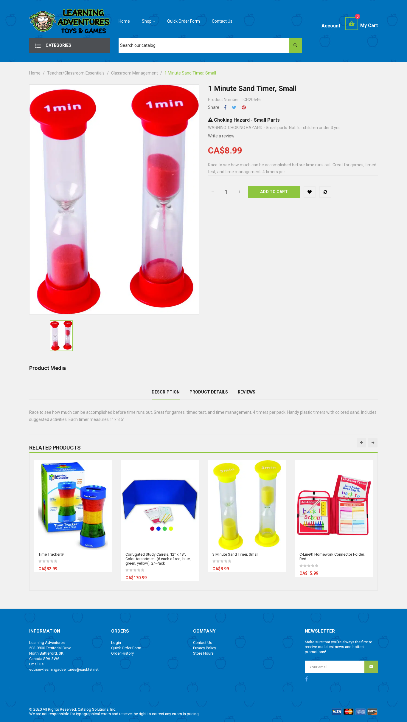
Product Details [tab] (208, 392)
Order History (122, 653)
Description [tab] (166, 392)
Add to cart (274, 191)
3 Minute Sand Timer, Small (235, 554)
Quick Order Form (126, 648)
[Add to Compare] (325, 192)
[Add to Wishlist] (310, 192)
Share (225, 107)
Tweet (234, 107)
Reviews (246, 392)
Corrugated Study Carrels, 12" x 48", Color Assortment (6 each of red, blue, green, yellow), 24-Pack (158, 558)
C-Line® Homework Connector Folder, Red (332, 556)
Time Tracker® (51, 554)
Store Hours (203, 653)
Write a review (221, 136)
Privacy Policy (204, 648)
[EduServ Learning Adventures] (69, 23)
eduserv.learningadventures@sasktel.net (64, 669)
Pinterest (244, 107)
